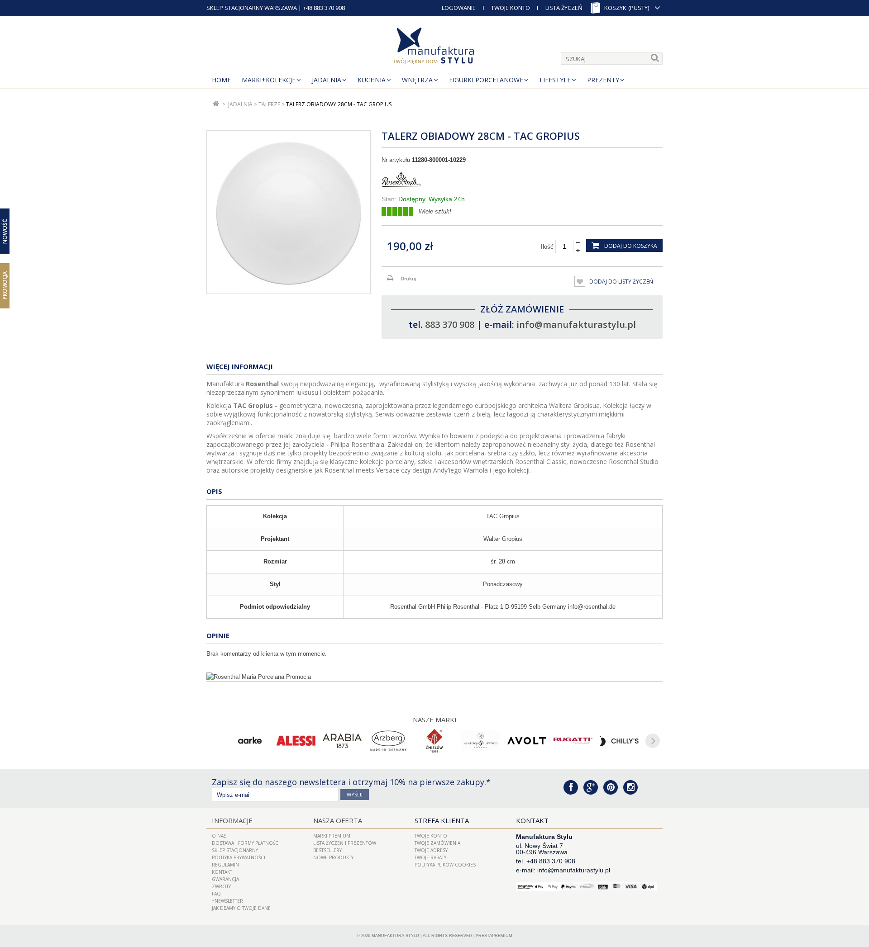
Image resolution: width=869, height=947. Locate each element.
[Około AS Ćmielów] (434, 740)
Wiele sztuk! (435, 211)
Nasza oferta (337, 820)
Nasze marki (435, 719)
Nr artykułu (396, 160)
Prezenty (603, 80)
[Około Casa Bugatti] (573, 740)
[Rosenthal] (522, 179)
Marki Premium (331, 836)
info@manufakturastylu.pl (576, 324)
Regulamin (225, 865)
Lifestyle (555, 80)
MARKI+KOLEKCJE (269, 80)
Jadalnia (326, 80)
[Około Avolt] (527, 740)
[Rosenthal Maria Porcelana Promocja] (434, 677)
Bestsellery (327, 850)
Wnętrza (417, 80)
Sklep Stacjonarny (235, 850)
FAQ (216, 893)
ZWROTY (221, 886)
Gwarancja (225, 879)
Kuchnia (372, 80)
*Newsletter (227, 901)
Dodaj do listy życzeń (620, 281)
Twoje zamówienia (437, 843)
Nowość (5, 230)
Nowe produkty (333, 857)
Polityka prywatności (238, 857)
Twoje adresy (431, 850)
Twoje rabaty (430, 857)
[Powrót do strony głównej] (216, 104)
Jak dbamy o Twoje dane (241, 908)
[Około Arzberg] (388, 740)
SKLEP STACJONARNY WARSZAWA (251, 8)
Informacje (232, 820)
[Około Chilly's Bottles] (619, 740)
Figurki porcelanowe (486, 80)
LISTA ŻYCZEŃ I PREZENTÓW (344, 843)
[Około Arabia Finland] (342, 740)
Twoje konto (431, 836)
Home (221, 80)
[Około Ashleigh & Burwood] (481, 740)
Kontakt (222, 872)
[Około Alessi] (296, 740)
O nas (219, 836)
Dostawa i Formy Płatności (246, 843)
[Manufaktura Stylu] (434, 47)
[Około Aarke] (250, 740)
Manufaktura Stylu (395, 935)
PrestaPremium (494, 935)
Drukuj (408, 278)
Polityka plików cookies (445, 865)
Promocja (5, 285)
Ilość (547, 247)
